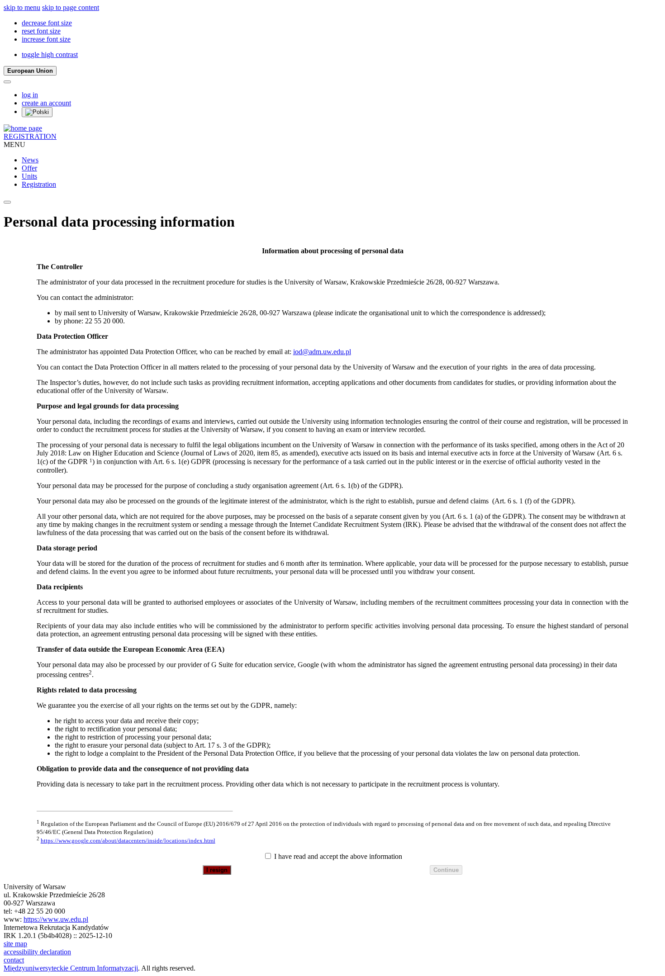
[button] (47, 23)
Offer (29, 168)
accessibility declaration (37, 952)
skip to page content (70, 7)
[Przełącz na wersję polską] (37, 112)
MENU (14, 144)
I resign (217, 870)
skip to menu (22, 7)
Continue (446, 870)
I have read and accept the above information (337, 856)
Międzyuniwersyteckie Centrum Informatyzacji (71, 968)
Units (29, 176)
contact (14, 960)
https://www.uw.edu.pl (56, 919)
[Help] (7, 82)
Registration (39, 184)
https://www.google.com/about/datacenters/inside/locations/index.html (128, 840)
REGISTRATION (30, 136)
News (30, 160)
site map (15, 944)
